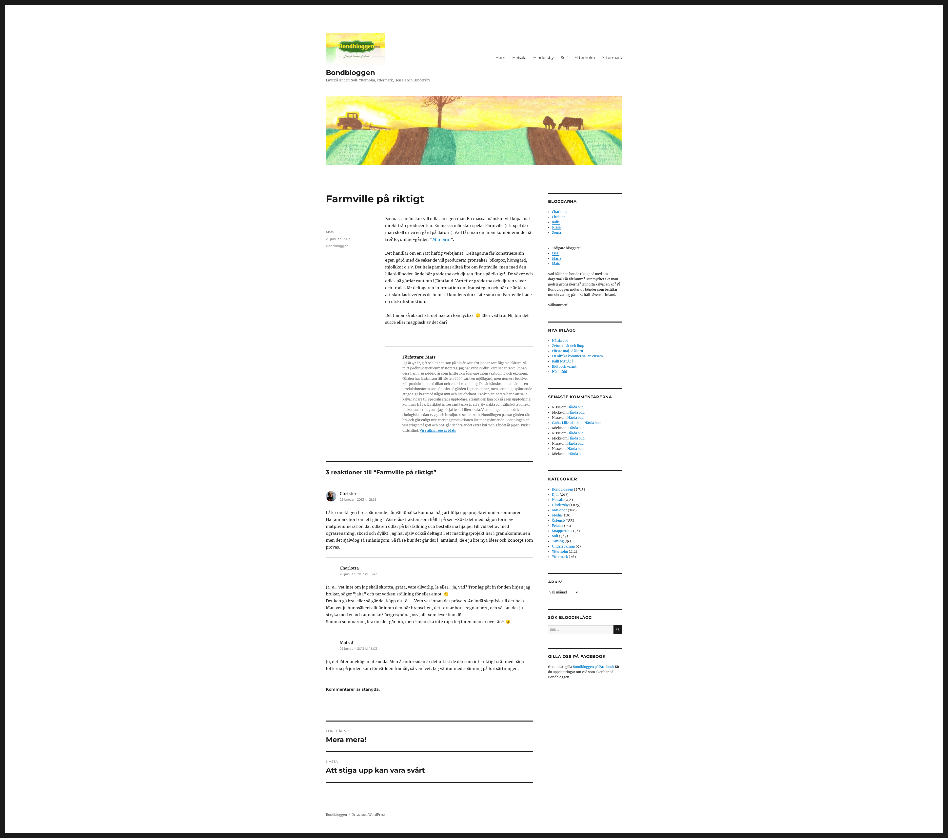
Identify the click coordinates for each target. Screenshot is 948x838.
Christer (558, 217)
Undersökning (563, 546)
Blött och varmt (564, 366)
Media (557, 515)
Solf (564, 57)
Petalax (557, 526)
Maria (556, 258)
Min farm (441, 239)
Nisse (556, 227)
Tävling (558, 541)
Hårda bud (560, 341)
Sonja (556, 232)
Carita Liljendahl (565, 423)
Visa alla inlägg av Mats (438, 430)
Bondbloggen (350, 72)
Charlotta (559, 212)
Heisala (519, 57)
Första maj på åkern (567, 351)
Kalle (556, 222)
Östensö (558, 520)
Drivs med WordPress (369, 815)
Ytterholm (585, 57)
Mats (330, 232)
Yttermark (612, 57)
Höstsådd (559, 372)
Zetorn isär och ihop (568, 346)
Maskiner (559, 510)
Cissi (555, 253)
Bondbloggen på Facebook (593, 667)
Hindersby (543, 57)
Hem (500, 57)
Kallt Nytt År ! (562, 361)
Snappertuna (562, 531)
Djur (555, 495)
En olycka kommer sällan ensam (577, 356)
